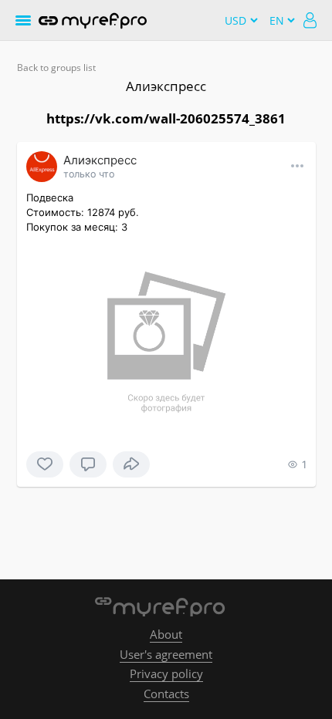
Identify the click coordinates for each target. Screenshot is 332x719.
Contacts (166, 693)
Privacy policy (166, 673)
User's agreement (166, 654)
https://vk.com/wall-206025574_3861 (166, 118)
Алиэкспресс (166, 86)
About (166, 634)
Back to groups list (56, 67)
